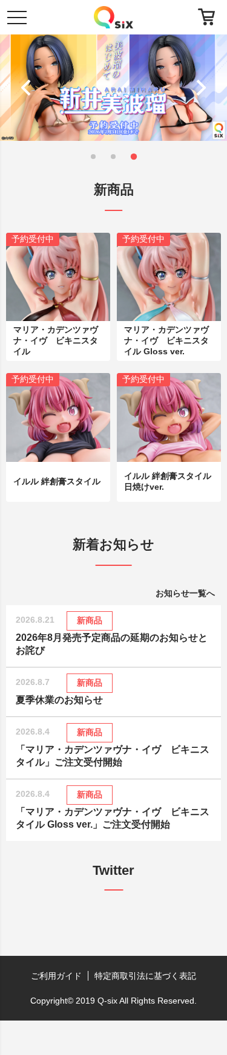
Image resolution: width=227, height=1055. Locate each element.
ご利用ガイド (56, 976)
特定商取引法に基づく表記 (145, 976)
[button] (29, 87)
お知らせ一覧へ (185, 593)
